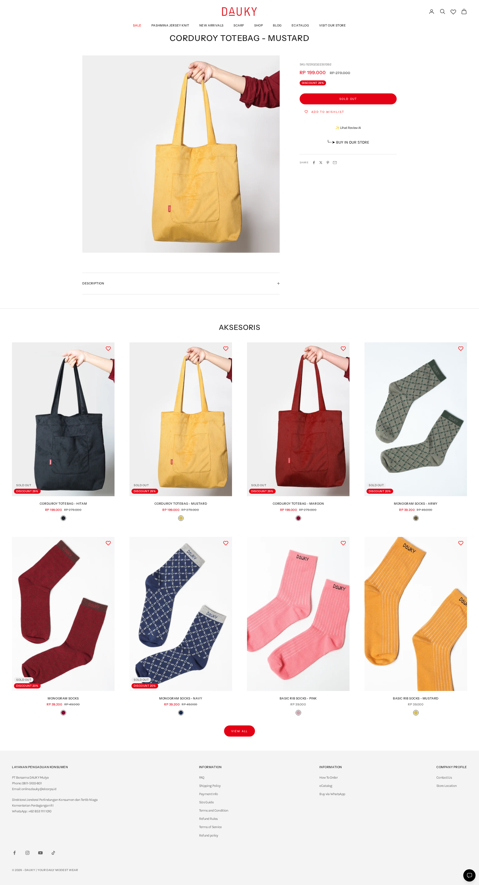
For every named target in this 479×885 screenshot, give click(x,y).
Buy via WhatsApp (332, 794)
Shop (258, 25)
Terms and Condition (213, 810)
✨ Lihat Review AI (348, 128)
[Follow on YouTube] (40, 852)
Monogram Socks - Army (416, 503)
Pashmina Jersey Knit (170, 25)
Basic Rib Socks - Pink (298, 698)
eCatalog (300, 25)
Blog (277, 25)
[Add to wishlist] (108, 349)
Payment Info (208, 794)
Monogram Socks (63, 698)
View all (239, 731)
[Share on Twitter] (321, 163)
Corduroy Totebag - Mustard (180, 503)
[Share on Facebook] (314, 163)
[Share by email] (335, 163)
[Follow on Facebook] (14, 852)
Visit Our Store (332, 25)
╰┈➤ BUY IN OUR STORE (348, 142)
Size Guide (206, 802)
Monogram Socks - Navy (180, 698)
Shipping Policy (210, 786)
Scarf (239, 25)
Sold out (348, 99)
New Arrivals (211, 25)
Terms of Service (210, 827)
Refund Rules (208, 819)
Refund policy (208, 835)
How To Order (328, 777)
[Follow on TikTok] (53, 852)
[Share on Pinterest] (328, 163)
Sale (137, 25)
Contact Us (444, 777)
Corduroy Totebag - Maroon (298, 503)
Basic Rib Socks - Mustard (416, 698)
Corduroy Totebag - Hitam (63, 503)
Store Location (446, 786)
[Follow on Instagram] (27, 852)
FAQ (201, 777)
